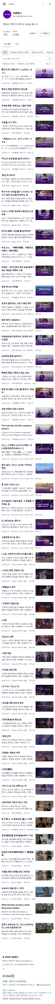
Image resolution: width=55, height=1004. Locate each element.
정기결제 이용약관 (28, 999)
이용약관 (5, 999)
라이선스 (38, 999)
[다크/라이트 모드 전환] (43, 4)
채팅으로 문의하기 (43, 985)
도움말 (5, 981)
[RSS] (4, 969)
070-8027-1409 (31, 993)
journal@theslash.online (24, 964)
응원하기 (33, 33)
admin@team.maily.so (25, 985)
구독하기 (46, 33)
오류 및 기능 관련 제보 (17, 981)
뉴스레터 (7, 44)
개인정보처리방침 (15, 999)
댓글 (17, 44)
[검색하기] (50, 58)
